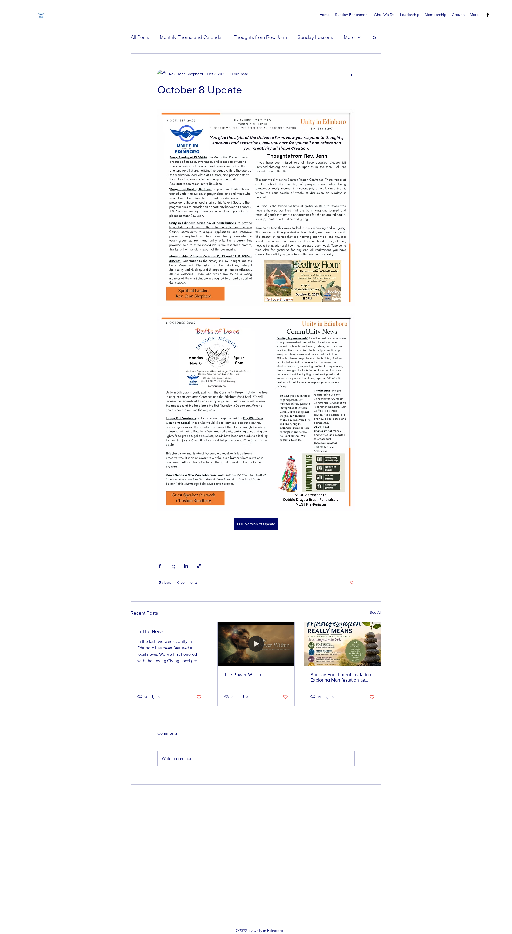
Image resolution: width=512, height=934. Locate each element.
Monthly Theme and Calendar (191, 37)
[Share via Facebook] (159, 566)
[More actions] (351, 74)
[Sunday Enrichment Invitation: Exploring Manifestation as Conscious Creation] (342, 644)
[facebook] (487, 14)
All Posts (140, 37)
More (349, 37)
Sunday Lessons (315, 37)
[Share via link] (199, 566)
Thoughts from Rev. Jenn (260, 37)
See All (375, 612)
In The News (150, 631)
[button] (374, 37)
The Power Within (242, 674)
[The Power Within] (256, 644)
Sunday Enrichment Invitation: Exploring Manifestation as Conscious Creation (341, 677)
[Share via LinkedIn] (186, 566)
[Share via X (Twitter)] (172, 566)
